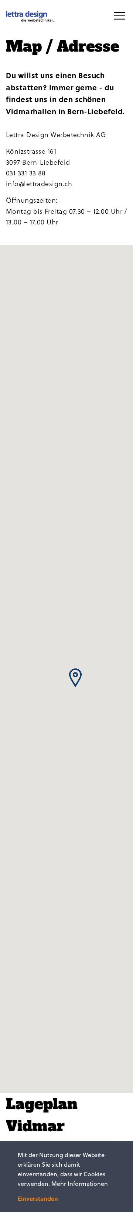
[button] (75, 677)
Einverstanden (38, 1199)
